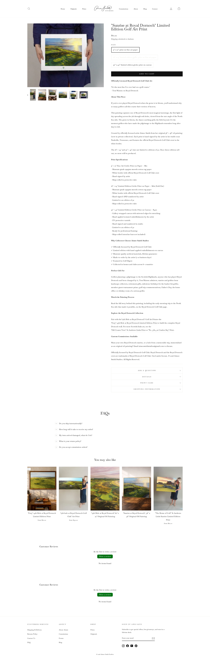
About (136, 9)
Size (113, 45)
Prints (84, 9)
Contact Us (31, 638)
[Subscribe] (153, 638)
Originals (73, 9)
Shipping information (147, 389)
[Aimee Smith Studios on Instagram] (123, 645)
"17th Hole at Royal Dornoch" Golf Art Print (139, 319)
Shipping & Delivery (34, 630)
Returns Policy (32, 634)
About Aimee (63, 630)
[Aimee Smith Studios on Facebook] (127, 645)
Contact (155, 9)
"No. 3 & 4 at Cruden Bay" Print (161, 330)
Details (146, 377)
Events (61, 638)
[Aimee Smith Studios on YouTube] (131, 645)
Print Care (146, 383)
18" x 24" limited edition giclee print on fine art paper (134, 57)
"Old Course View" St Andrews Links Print (128, 330)
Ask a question (147, 370)
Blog (145, 9)
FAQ (29, 642)
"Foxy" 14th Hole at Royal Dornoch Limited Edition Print (134, 323)
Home (63, 9)
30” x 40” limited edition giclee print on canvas (132, 65)
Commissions (123, 9)
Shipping (114, 39)
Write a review (105, 556)
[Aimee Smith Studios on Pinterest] (136, 645)
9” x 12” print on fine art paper (125, 50)
